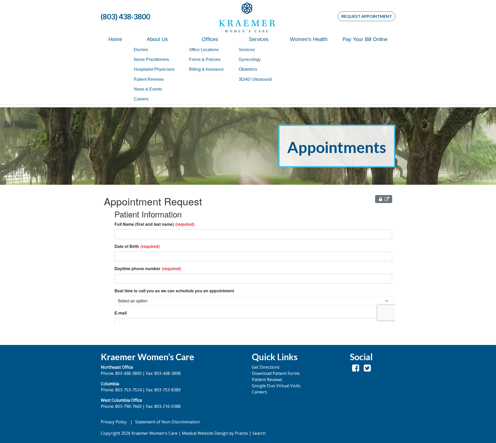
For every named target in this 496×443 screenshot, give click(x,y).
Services (258, 39)
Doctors (141, 49)
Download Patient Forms (276, 373)
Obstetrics (248, 69)
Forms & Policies (204, 59)
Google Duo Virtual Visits (276, 386)
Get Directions (266, 367)
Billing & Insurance (206, 69)
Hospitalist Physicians (154, 69)
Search (259, 433)
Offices (210, 39)
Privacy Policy (114, 422)
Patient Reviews (149, 79)
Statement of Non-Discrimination (167, 422)
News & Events (148, 89)
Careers (141, 99)
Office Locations (204, 49)
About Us (157, 39)
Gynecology (250, 59)
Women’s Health (309, 39)
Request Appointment (366, 16)
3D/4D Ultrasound (255, 79)
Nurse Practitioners (151, 59)
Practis (241, 433)
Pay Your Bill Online (365, 39)
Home (115, 39)
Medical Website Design (205, 433)
